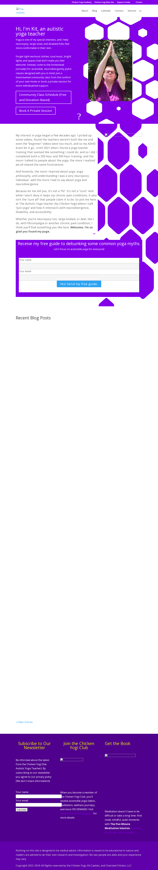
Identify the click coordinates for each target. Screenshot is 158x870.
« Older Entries (24, 722)
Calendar (106, 11)
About (85, 11)
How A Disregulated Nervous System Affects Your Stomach (60, 335)
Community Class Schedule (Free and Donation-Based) (42, 97)
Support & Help (123, 2)
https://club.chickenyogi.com (76, 813)
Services (132, 11)
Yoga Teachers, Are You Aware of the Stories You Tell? (57, 612)
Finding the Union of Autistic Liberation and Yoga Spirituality (61, 572)
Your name (25, 260)
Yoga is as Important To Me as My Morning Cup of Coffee (59, 375)
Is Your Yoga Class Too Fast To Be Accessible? (50, 691)
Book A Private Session (35, 111)
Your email (25, 271)
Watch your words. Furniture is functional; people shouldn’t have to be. (68, 651)
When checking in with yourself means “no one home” (56, 533)
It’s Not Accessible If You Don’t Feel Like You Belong (54, 493)
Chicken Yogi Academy (81, 2)
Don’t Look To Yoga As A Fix (38, 454)
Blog (94, 11)
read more (25, 352)
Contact (119, 11)
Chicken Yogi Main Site (104, 2)
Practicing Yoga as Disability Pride (42, 414)
